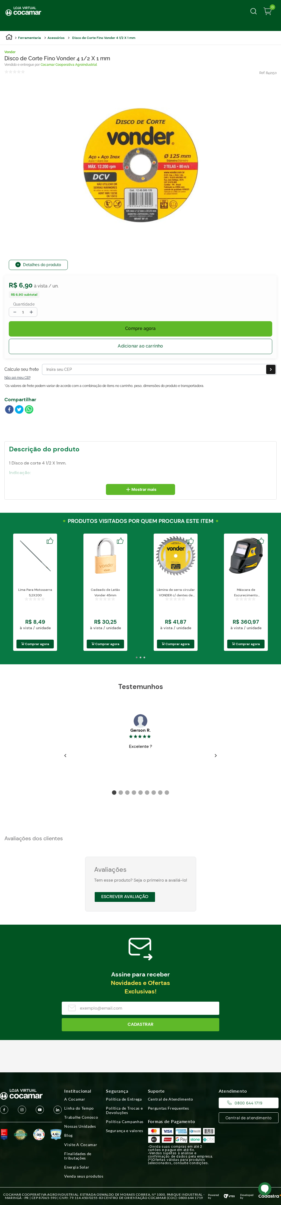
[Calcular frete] (271, 369)
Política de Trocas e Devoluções (124, 1110)
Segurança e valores (124, 1131)
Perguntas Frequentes (168, 1108)
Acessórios (55, 38)
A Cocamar (74, 1099)
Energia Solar (76, 1167)
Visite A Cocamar (80, 1145)
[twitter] (19, 410)
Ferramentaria (29, 38)
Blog (68, 1135)
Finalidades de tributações (77, 1156)
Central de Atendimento (170, 1099)
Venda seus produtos (83, 1176)
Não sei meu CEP (17, 377)
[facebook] (9, 410)
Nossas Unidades (80, 1126)
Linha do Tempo (79, 1108)
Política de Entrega (124, 1099)
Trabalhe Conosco (81, 1117)
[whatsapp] (29, 410)
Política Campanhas (125, 1121)
